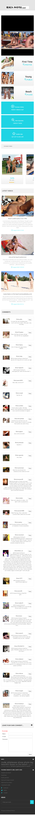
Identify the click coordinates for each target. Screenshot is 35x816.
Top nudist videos (8, 146)
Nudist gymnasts (5, 777)
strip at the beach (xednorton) (17, 257)
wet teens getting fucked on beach (20, 766)
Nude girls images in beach (7, 780)
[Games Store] (17, 7)
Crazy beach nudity (5, 785)
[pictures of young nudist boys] (12, 165)
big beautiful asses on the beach (17, 763)
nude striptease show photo (15, 762)
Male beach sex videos (6, 782)
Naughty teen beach (6, 772)
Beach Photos (11, 810)
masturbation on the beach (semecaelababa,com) (17, 294)
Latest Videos (7, 191)
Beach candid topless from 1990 (17, 218)
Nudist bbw (4, 775)
